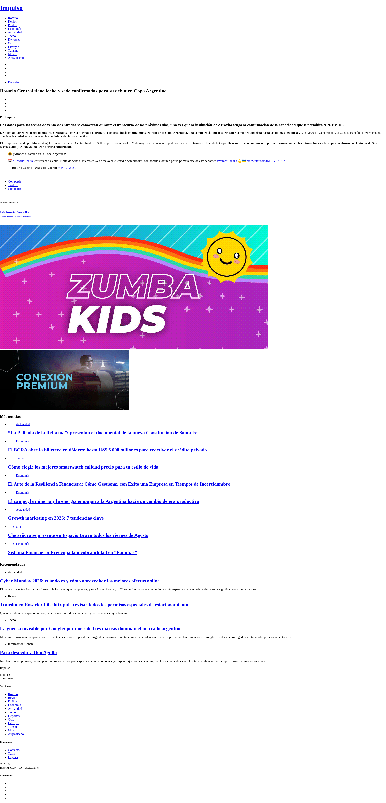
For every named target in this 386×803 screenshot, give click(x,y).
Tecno (12, 36)
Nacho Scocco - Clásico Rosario (15, 216)
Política (12, 25)
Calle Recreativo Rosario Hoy (14, 212)
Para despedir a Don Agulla (28, 652)
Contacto (14, 750)
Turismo (13, 50)
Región (12, 21)
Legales (13, 757)
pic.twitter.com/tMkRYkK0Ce (266, 161)
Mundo (12, 54)
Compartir (14, 181)
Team (11, 753)
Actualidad (15, 32)
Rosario (13, 18)
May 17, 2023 (67, 167)
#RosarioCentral (23, 161)
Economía (14, 28)
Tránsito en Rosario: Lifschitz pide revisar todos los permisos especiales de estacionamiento (94, 604)
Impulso (11, 7)
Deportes (14, 39)
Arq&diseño (16, 57)
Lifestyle (13, 47)
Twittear (13, 185)
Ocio (11, 43)
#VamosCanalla (227, 161)
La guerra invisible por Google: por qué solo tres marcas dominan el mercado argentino (91, 628)
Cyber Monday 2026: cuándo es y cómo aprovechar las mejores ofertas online (80, 580)
